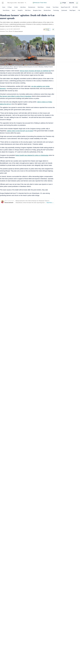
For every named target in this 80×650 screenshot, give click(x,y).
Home (3, 7)
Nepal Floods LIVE (65, 7)
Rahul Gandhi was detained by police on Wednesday (31, 155)
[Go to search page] (5, 3)
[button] (3, 3)
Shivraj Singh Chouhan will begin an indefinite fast (35, 71)
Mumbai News (47, 10)
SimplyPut (20, 10)
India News (23, 7)
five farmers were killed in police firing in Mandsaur (15, 96)
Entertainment (31, 7)
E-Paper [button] (64, 2)
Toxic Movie (55, 7)
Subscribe (71, 2)
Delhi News (28, 10)
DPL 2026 (75, 7)
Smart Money (6, 10)
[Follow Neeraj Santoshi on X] (24, 31)
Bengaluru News (37, 10)
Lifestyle (48, 7)
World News (41, 7)
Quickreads (64, 10)
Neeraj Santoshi (19, 31)
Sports (13, 10)
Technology (56, 10)
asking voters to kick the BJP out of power (20, 131)
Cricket (16, 7)
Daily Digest (72, 10)
